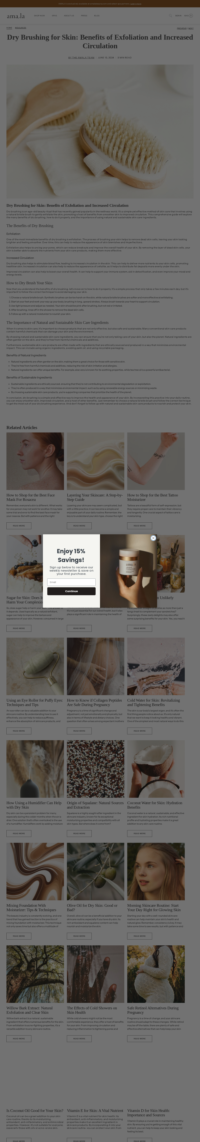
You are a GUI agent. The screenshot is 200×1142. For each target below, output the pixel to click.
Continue (71, 591)
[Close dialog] (153, 538)
